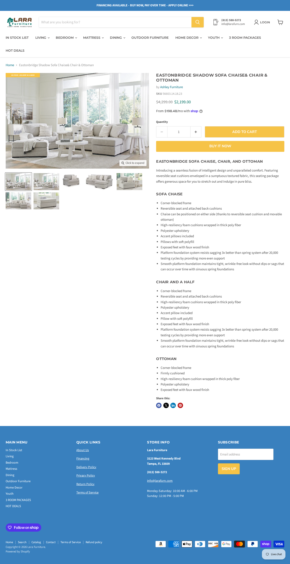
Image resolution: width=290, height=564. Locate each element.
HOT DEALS (15, 50)
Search (22, 542)
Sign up (229, 468)
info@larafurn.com (160, 481)
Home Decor (187, 38)
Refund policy (94, 542)
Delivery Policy (86, 467)
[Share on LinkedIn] (173, 405)
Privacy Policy (85, 475)
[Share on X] (166, 405)
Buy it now (220, 146)
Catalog (36, 542)
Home (10, 65)
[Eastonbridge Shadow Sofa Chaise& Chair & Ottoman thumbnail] (18, 182)
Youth (214, 38)
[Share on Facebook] (159, 405)
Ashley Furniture (171, 87)
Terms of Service (87, 492)
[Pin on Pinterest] (180, 405)
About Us (82, 450)
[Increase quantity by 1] (196, 132)
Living (41, 38)
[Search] (197, 22)
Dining (116, 38)
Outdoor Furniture (150, 38)
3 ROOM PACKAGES (245, 38)
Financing (82, 458)
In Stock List (17, 38)
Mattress (92, 38)
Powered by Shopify (18, 551)
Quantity (162, 122)
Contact (51, 542)
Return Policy (85, 484)
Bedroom (65, 38)
